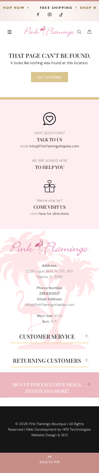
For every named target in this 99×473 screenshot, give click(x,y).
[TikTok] (60, 14)
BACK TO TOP (50, 462)
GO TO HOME (49, 77)
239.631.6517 (49, 293)
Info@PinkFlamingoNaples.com (54, 146)
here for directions (54, 213)
